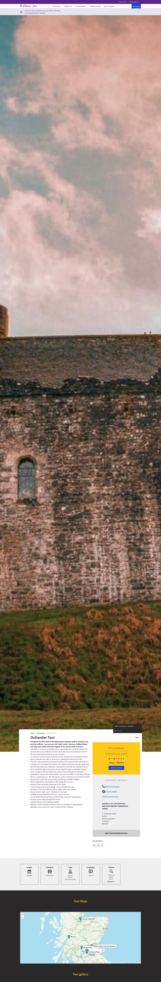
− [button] (22, 917)
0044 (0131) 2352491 (112, 786)
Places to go (56, 6)
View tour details (111, 791)
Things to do (68, 6)
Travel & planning (95, 6)
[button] (139, 12)
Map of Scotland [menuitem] (109, 6)
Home (32, 733)
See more (110, 881)
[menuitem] (56, 6)
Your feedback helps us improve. (35, 13)
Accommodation (80, 6)
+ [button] (22, 914)
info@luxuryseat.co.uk (110, 796)
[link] (136, 6)
